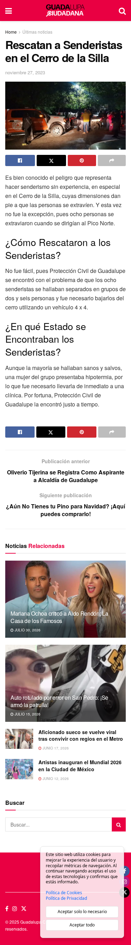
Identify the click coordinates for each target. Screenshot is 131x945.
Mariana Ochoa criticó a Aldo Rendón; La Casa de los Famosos (59, 617)
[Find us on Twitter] (24, 908)
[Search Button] (122, 10)
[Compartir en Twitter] (51, 160)
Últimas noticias (37, 32)
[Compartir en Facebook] (20, 160)
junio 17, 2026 (55, 748)
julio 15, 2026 (27, 714)
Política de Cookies (64, 893)
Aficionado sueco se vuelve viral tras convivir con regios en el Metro (80, 735)
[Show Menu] (8, 10)
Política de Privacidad (66, 898)
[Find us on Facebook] (6, 908)
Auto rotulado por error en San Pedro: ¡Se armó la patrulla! (59, 701)
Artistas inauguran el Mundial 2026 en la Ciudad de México (80, 766)
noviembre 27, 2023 (25, 72)
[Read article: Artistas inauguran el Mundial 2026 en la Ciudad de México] (19, 769)
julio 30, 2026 (27, 630)
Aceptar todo (82, 925)
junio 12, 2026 (55, 778)
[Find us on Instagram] (14, 908)
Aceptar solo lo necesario (82, 912)
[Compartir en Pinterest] (82, 160)
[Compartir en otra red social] (112, 160)
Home (11, 32)
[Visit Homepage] (65, 11)
